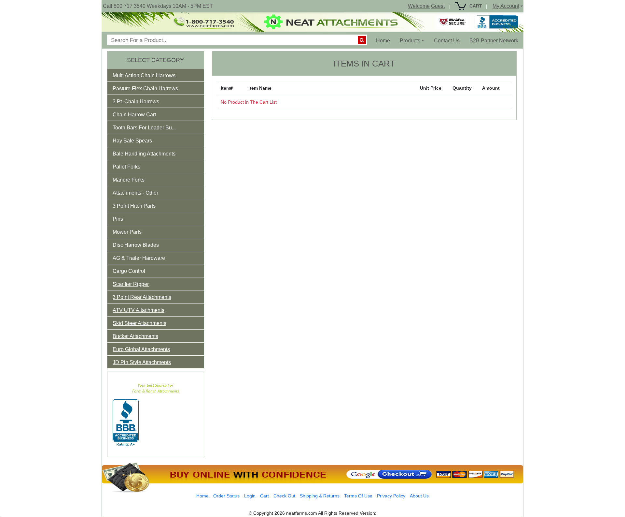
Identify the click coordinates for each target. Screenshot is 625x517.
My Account (506, 6)
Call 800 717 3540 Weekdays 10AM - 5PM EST (158, 6)
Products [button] (410, 40)
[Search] (362, 40)
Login (250, 495)
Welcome (419, 6)
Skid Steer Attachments (139, 323)
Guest (438, 6)
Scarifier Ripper (131, 284)
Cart (264, 495)
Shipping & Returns (320, 495)
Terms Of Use (358, 495)
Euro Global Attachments (141, 349)
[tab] (155, 75)
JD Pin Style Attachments (142, 362)
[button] (148, 77)
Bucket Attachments (135, 336)
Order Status (226, 495)
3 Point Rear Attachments (142, 297)
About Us (419, 495)
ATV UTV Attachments (138, 310)
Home (385, 40)
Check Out (284, 495)
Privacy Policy (391, 495)
